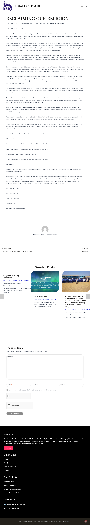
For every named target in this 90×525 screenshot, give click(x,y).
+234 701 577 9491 (13, 508)
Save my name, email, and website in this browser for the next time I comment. (32, 390)
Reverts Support (10, 467)
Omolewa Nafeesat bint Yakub (45, 235)
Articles (6, 463)
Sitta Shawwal (40, 296)
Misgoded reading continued (11, 276)
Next (88, 296)
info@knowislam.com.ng (16, 504)
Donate (8, 448)
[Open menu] (82, 5)
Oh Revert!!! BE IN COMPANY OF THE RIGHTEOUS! (17, 250)
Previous (2, 296)
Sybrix (69, 521)
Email (36, 384)
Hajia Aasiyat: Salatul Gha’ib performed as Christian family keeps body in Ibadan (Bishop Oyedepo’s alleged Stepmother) (75, 301)
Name (9, 384)
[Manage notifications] (85, 521)
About (6, 459)
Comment (10, 356)
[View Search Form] (86, 6)
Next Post (85, 250)
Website (62, 384)
